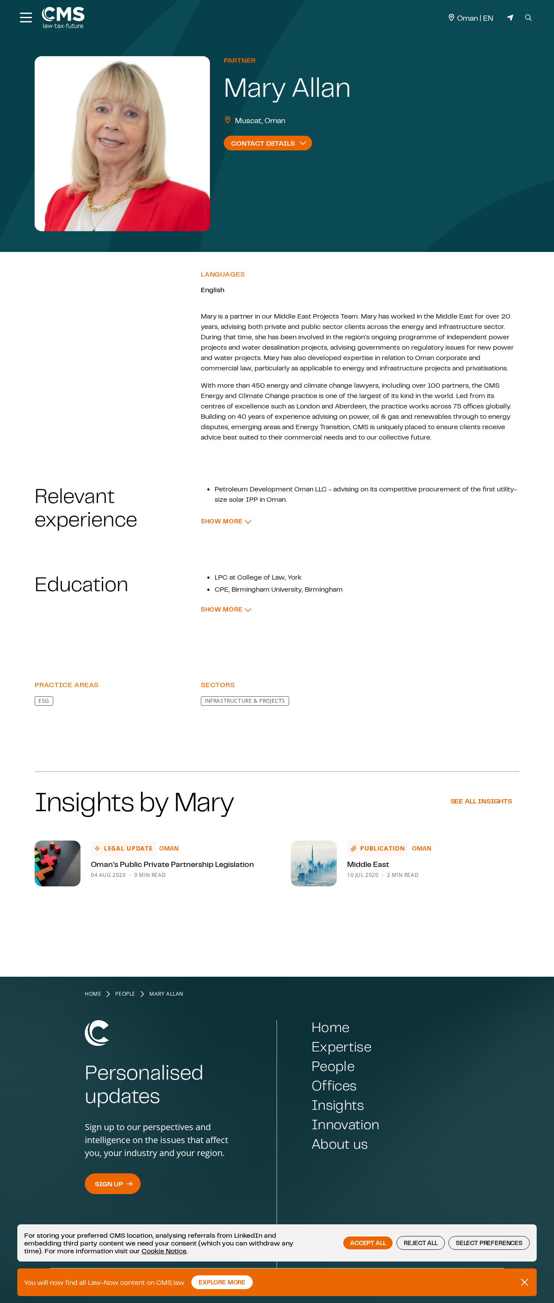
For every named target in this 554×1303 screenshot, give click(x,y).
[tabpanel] (277, 480)
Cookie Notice (164, 1250)
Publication (382, 848)
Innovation (345, 1124)
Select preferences (489, 1243)
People (125, 994)
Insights (338, 1105)
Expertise (341, 1046)
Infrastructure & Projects (245, 700)
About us (340, 1144)
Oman (168, 848)
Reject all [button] (420, 1243)
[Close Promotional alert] (524, 1282)
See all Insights (481, 800)
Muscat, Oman (260, 120)
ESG (44, 700)
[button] (226, 521)
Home (93, 994)
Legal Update (128, 848)
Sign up (109, 1183)
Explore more (222, 1282)
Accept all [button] (368, 1243)
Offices (334, 1085)
